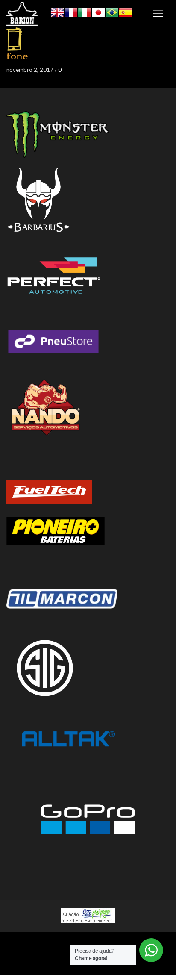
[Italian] (84, 11)
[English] (57, 11)
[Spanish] (125, 11)
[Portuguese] (112, 11)
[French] (71, 11)
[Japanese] (98, 11)
